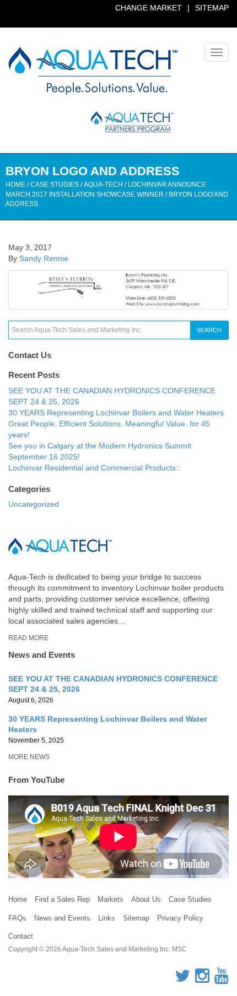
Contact (20, 936)
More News (29, 757)
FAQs (17, 918)
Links (106, 918)
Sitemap (212, 7)
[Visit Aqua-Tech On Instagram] (202, 979)
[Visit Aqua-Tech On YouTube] (221, 979)
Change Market (148, 7)
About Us (146, 899)
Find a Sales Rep (62, 899)
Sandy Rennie (43, 258)
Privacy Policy (180, 918)
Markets (110, 899)
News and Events (62, 918)
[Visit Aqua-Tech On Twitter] (182, 979)
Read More (28, 638)
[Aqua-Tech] (93, 71)
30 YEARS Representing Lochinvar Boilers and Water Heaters (116, 412)
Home (15, 184)
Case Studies (190, 899)
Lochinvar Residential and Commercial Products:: (94, 467)
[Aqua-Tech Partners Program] (91, 122)
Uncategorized (33, 504)
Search (209, 330)
